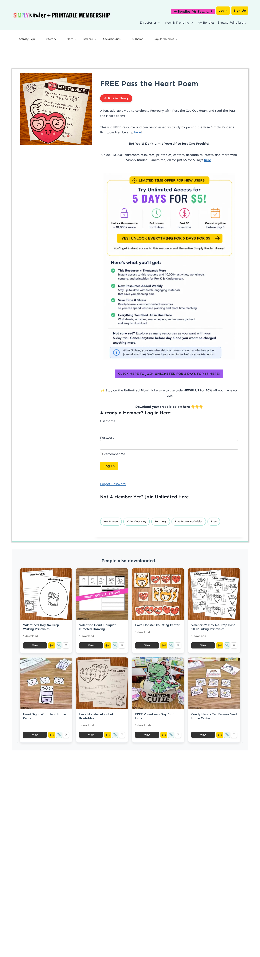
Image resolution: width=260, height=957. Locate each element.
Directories (148, 22)
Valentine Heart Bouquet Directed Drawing (97, 627)
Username (107, 421)
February (161, 521)
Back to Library (118, 98)
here (137, 132)
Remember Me (114, 454)
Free (214, 521)
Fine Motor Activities (189, 521)
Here (183, 496)
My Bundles (206, 22)
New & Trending (177, 22)
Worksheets (111, 521)
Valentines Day (136, 521)
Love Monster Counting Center (157, 625)
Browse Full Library (232, 22)
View (35, 645)
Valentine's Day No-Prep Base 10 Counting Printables (213, 627)
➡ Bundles (193, 11)
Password (107, 437)
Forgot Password (113, 484)
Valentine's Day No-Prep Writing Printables (41, 627)
